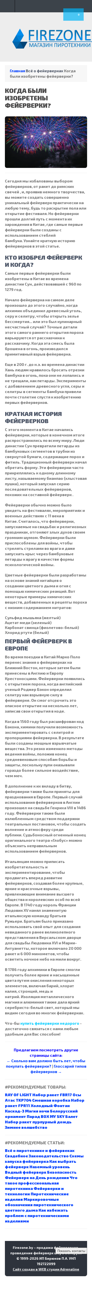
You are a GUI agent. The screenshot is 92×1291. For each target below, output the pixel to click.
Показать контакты (71, 1250)
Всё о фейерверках (44, 70)
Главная (17, 70)
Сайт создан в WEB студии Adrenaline (46, 1269)
